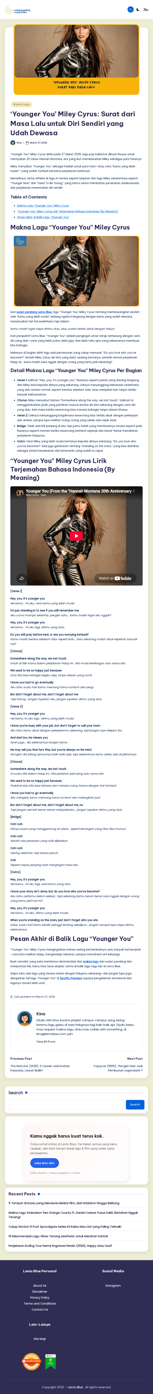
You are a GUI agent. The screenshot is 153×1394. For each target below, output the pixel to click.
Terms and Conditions (40, 1304)
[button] (45, 1041)
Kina (40, 1013)
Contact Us (40, 1310)
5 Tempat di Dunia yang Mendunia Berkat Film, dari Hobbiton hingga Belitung (64, 1203)
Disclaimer (39, 1292)
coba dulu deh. (44, 1163)
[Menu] (146, 9)
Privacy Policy (39, 1298)
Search (16, 1093)
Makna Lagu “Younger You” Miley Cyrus (43, 206)
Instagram (113, 1286)
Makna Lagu (21, 104)
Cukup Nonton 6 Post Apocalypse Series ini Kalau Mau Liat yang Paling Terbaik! (65, 1227)
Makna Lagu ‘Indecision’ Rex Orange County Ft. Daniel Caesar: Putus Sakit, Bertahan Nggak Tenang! (73, 1215)
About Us (39, 1286)
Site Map (40, 1339)
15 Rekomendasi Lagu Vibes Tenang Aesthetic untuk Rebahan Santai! (58, 1236)
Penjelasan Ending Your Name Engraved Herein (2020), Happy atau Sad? (60, 1246)
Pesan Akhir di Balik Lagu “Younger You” (43, 217)
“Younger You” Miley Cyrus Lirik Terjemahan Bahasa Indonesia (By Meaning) (67, 211)
